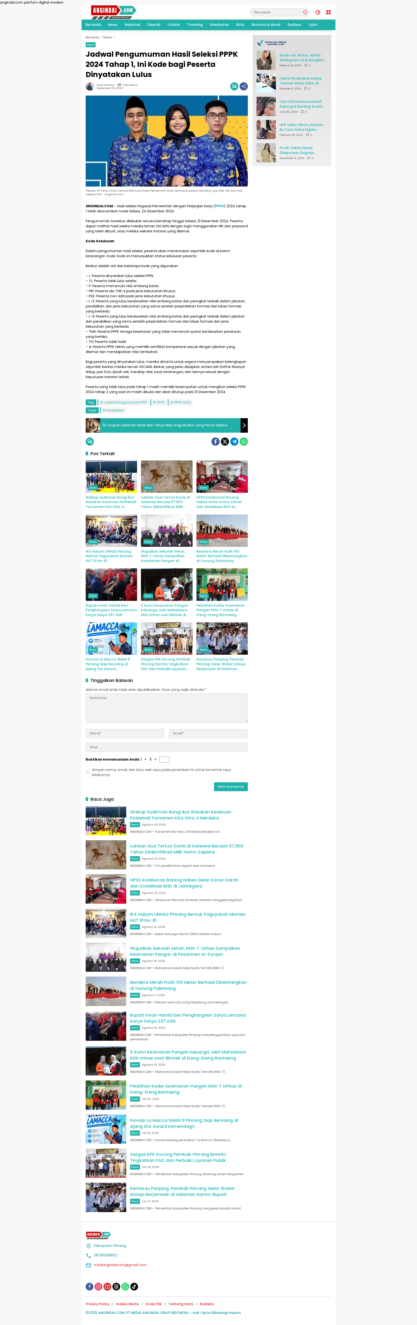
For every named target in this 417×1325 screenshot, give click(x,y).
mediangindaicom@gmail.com (120, 1265)
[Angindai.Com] (124, 12)
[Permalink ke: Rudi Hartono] (91, 86)
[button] (305, 12)
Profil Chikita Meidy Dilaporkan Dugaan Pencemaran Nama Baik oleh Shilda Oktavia (301, 150)
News (90, 45)
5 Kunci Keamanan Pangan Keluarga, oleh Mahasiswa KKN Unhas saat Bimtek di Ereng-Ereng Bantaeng (164, 610)
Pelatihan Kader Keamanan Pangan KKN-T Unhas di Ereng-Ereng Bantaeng (220, 610)
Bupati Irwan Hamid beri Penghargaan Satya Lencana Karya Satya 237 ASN (111, 610)
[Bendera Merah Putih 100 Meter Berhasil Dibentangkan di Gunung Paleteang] (222, 530)
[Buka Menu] (328, 12)
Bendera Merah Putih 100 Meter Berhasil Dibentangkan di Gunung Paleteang (221, 556)
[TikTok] (134, 1286)
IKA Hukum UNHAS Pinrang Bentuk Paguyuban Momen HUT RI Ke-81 (109, 556)
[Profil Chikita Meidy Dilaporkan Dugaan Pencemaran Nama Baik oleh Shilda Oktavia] (266, 152)
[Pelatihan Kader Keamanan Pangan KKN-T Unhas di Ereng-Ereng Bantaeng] (222, 584)
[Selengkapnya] (292, 43)
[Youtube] (107, 1286)
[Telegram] (234, 441)
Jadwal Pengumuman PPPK (125, 402)
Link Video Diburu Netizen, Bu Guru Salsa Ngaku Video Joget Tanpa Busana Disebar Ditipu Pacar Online (302, 127)
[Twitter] (225, 441)
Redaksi (207, 1304)
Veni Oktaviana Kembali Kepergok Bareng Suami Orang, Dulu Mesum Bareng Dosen (301, 104)
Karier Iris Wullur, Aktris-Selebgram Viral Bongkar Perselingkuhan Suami (302, 57)
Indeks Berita (127, 1304)
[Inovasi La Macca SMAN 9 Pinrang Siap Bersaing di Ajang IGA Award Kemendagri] (111, 638)
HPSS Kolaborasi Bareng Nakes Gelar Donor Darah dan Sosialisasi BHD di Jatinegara (219, 502)
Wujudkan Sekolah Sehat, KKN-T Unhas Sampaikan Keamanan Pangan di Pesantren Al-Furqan (163, 556)
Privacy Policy (97, 1304)
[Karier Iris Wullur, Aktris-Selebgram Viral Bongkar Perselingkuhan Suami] (266, 60)
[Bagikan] (244, 86)
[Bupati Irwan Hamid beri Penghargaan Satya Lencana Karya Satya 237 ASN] (111, 584)
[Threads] (116, 1286)
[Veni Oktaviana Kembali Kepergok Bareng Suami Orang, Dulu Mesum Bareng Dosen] (266, 106)
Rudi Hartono (105, 85)
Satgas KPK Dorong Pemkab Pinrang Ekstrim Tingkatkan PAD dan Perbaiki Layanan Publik (165, 664)
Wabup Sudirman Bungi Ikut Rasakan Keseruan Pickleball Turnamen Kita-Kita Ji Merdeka (111, 502)
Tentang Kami (180, 1304)
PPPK (161, 402)
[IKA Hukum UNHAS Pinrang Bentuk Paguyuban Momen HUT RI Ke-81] (111, 530)
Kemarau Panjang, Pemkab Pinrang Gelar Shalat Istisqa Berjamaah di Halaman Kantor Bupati (221, 664)
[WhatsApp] (244, 441)
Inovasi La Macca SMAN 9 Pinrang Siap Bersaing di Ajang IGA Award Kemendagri (108, 664)
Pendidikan (115, 410)
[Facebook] (215, 441)
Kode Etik (154, 1304)
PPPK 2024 (182, 402)
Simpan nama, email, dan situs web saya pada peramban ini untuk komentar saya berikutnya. (161, 772)
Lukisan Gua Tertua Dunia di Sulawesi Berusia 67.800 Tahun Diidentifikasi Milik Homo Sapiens (165, 502)
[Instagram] (98, 1286)
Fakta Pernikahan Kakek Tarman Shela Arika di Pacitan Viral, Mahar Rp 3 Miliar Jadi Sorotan (302, 81)
